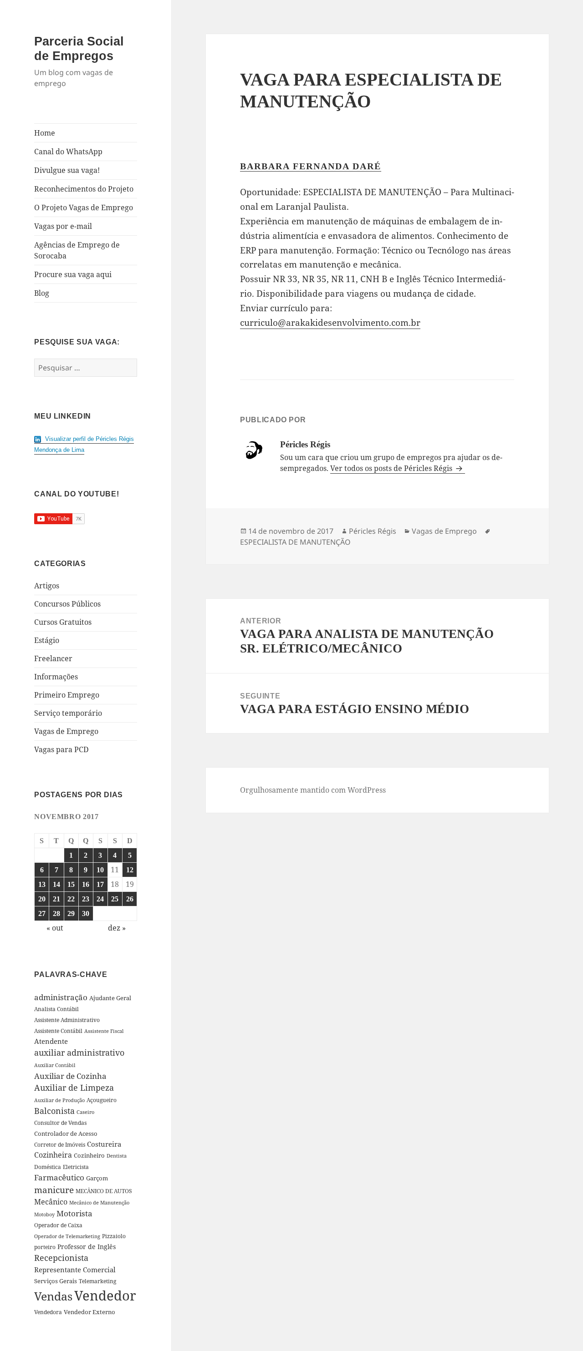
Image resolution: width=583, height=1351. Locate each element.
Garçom (97, 1178)
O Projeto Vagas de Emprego (83, 207)
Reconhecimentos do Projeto (83, 189)
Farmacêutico (59, 1177)
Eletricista (76, 1167)
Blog (41, 293)
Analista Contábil (56, 1008)
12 (129, 870)
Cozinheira (53, 1155)
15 (71, 884)
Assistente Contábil (58, 1030)
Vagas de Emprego (66, 731)
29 (71, 913)
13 (42, 884)
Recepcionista (61, 1257)
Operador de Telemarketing (67, 1236)
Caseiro (85, 1111)
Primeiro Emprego (66, 695)
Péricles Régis (372, 531)
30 (85, 913)
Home (44, 133)
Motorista (74, 1213)
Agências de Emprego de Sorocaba (77, 250)
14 (56, 884)
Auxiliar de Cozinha (70, 1075)
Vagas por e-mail (63, 226)
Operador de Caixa (58, 1225)
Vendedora (48, 1312)
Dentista (117, 1155)
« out (54, 928)
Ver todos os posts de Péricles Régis (392, 468)
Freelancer (53, 658)
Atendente (51, 1041)
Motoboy (44, 1214)
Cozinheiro (89, 1155)
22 (71, 899)
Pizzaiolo (114, 1236)
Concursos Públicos (67, 604)
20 (42, 899)
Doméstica (47, 1167)
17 (100, 884)
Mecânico (50, 1202)
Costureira (104, 1144)
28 (56, 913)
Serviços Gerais (55, 1281)
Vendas (53, 1296)
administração (60, 997)
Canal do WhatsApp (68, 152)
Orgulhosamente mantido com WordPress (313, 790)
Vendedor (105, 1295)
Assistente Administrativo (67, 1020)
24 (100, 899)
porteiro (45, 1247)
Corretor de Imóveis (59, 1145)
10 (100, 870)
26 (129, 899)
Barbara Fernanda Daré (310, 166)
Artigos (46, 586)
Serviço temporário (68, 713)
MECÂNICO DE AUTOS (104, 1190)
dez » (117, 928)
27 (42, 913)
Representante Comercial (75, 1269)
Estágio (46, 640)
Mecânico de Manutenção (99, 1202)
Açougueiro (102, 1100)
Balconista (54, 1110)
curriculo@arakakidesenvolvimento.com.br (330, 323)
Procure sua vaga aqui (73, 274)
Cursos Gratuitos (63, 622)
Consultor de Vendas (60, 1123)
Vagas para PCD (61, 749)
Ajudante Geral (110, 998)
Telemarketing (97, 1281)
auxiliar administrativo (79, 1052)
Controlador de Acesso (65, 1133)
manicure (54, 1190)
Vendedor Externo (89, 1312)
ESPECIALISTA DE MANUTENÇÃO (295, 542)
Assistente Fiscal (103, 1031)
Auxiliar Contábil (54, 1065)
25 (114, 899)
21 (56, 899)
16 (85, 884)
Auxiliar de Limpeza (74, 1087)
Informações (56, 677)
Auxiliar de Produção (59, 1100)
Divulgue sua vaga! (67, 170)
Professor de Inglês (86, 1246)
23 (85, 899)
